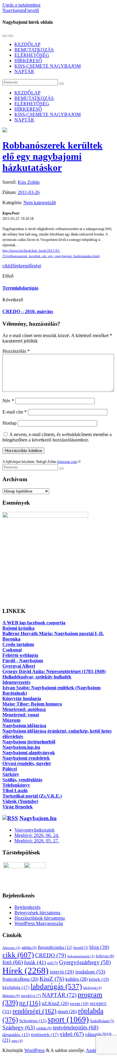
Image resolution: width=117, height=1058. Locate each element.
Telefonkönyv (16, 785)
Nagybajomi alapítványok (28, 752)
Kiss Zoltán (29, 182)
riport (67, 1011)
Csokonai (12, 649)
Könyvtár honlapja (21, 698)
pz (29, 1003)
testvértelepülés (75, 1027)
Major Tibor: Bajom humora (32, 703)
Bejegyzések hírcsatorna (37, 912)
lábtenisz (11, 996)
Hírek (15, 265)
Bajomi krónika (18, 628)
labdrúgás (92, 987)
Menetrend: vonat (20, 714)
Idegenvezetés (16, 682)
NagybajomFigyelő (20, 10)
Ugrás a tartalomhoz (21, 5)
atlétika (29, 948)
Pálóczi (9, 768)
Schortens (32, 1020)
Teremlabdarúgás (20, 288)
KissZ (52, 979)
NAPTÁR (24, 71)
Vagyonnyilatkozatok (34, 829)
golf (52, 963)
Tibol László (15, 790)
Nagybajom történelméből (28, 741)
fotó (12, 962)
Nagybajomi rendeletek (26, 758)
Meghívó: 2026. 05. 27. (36, 840)
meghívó (31, 996)
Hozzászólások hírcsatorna (39, 918)
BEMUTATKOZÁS (34, 49)
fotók (35, 962)
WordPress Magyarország (38, 923)
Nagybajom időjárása (24, 725)
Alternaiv (11, 947)
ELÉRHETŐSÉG (31, 55)
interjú (62, 972)
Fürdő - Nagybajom (22, 660)
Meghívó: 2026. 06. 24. (36, 835)
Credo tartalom (18, 644)
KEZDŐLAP (27, 44)
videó (72, 1034)
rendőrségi (31, 265)
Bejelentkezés (27, 907)
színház (44, 1028)
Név (8, 400)
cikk (6, 265)
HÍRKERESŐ (28, 60)
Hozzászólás (16, 351)
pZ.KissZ (55, 1003)
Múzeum (11, 720)
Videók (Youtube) (20, 801)
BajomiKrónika (55, 947)
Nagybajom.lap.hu (21, 747)
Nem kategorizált (39, 202)
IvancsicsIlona (20, 979)
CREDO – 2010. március (27, 311)
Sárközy (10, 774)
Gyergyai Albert (18, 666)
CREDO (50, 955)
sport (68, 1019)
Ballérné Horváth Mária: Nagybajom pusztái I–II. (53, 633)
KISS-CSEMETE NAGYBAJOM (47, 66)
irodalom (90, 972)
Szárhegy (18, 1027)
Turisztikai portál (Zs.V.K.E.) (32, 795)
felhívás (105, 956)
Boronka (11, 638)
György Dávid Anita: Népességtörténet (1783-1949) (54, 671)
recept (79, 1003)
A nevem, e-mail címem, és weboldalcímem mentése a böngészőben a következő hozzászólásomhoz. (57, 437)
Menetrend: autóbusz (24, 709)
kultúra (76, 979)
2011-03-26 (29, 192)
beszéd (81, 948)
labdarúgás (56, 986)
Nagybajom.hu (38, 818)
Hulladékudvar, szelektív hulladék (36, 676)
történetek (44, 1034)
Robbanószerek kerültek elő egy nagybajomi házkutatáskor (52, 156)
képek (99, 979)
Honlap (9, 423)
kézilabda (15, 987)
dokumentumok (80, 956)
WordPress (34, 1050)
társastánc (16, 1034)
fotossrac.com (67, 462)
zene (17, 1040)
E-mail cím (14, 411)
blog (99, 947)
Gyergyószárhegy (85, 962)
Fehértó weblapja (20, 655)
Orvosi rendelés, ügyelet (26, 763)
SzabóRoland (102, 1021)
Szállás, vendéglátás (22, 779)
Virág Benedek (17, 806)
